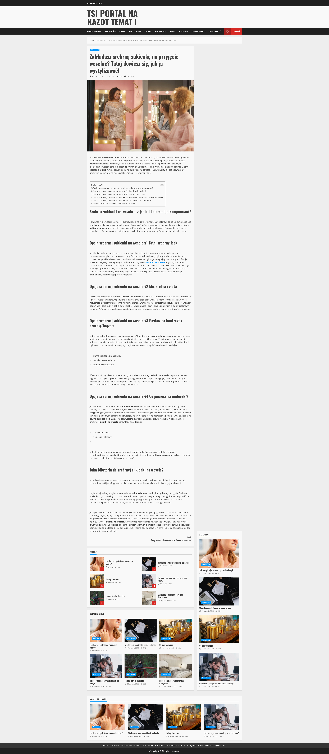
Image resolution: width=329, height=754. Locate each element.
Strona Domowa (94, 31)
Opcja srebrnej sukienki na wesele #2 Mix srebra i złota (119, 194)
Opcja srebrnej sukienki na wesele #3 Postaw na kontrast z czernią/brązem (128, 197)
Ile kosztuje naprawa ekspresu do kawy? (149, 581)
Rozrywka (183, 31)
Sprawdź (236, 31)
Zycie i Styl (214, 31)
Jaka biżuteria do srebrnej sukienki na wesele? (114, 203)
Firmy (138, 31)
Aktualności (110, 31)
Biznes (122, 31)
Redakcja (95, 76)
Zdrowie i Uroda (198, 31)
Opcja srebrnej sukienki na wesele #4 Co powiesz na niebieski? (122, 200)
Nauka (172, 31)
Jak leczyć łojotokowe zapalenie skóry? (97, 564)
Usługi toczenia (97, 581)
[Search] (221, 31)
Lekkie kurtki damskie (97, 598)
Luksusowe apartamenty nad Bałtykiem (149, 598)
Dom (130, 31)
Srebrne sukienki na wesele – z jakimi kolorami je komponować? (123, 188)
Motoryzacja (160, 31)
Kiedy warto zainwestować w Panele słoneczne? (171, 539)
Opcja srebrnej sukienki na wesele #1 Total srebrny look (119, 191)
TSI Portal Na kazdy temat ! (112, 17)
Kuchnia (148, 31)
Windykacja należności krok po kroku (149, 564)
